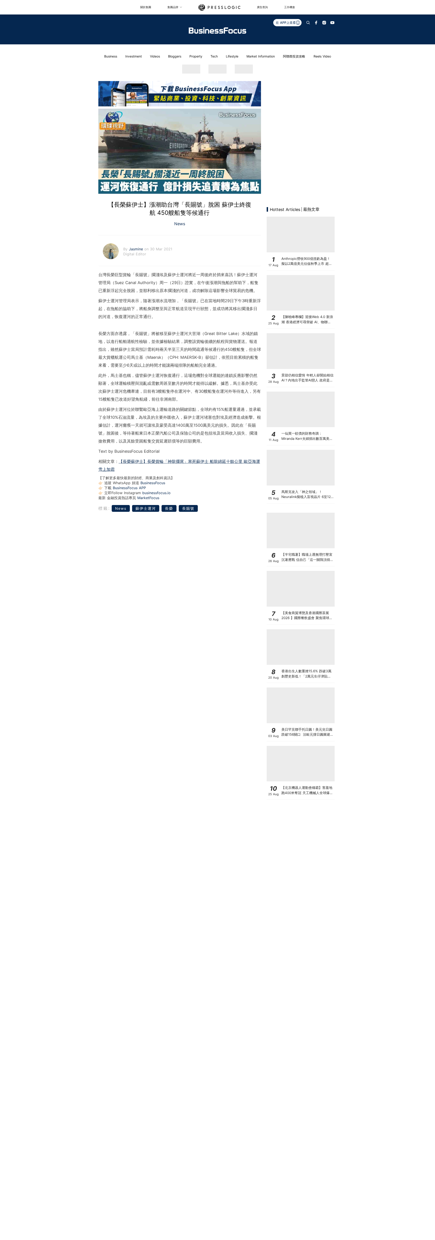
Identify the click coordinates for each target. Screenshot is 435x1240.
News (179, 223)
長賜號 (188, 508)
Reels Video (322, 56)
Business (110, 56)
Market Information (260, 56)
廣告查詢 (262, 7)
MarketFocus (148, 498)
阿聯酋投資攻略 (294, 56)
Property (195, 56)
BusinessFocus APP (129, 488)
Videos (155, 56)
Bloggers (174, 56)
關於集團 (145, 7)
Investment (133, 56)
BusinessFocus (152, 483)
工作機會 (289, 7)
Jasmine (136, 249)
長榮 (169, 508)
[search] (308, 23)
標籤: (104, 508)
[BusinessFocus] (217, 30)
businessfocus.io (156, 493)
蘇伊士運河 (145, 508)
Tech (214, 56)
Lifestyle (232, 56)
